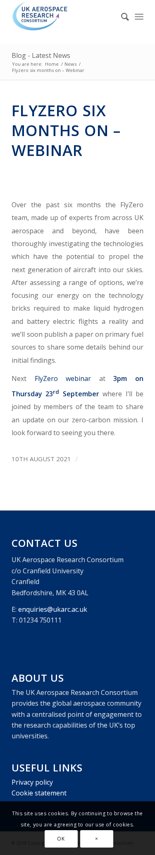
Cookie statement (39, 793)
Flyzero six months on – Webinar (66, 130)
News (70, 64)
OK (60, 838)
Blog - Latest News (41, 55)
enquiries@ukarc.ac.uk (52, 609)
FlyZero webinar (63, 378)
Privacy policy (32, 782)
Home (52, 64)
